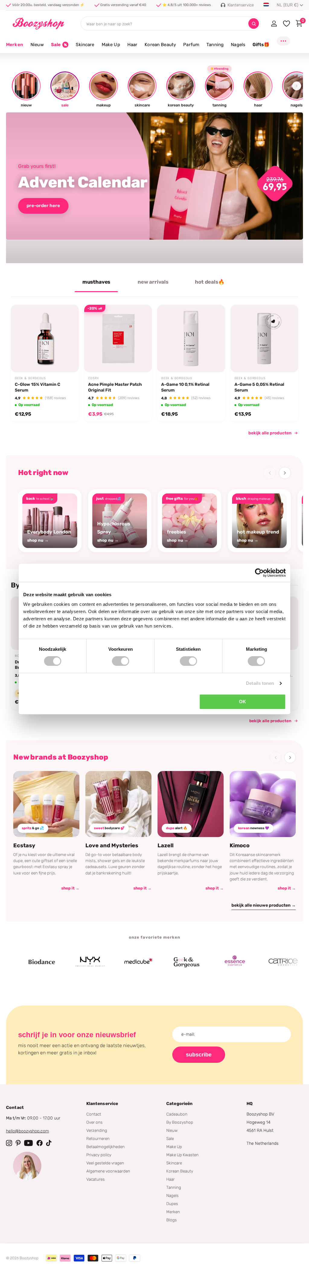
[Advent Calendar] (154, 187)
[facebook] (40, 1143)
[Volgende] (285, 473)
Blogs (171, 1219)
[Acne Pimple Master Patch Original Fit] (118, 339)
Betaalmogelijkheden (105, 1146)
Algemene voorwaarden (108, 1171)
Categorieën (179, 1103)
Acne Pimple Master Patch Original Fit (115, 387)
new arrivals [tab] (153, 282)
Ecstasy (24, 845)
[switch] (120, 661)
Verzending (96, 1130)
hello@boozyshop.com (27, 1131)
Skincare (174, 1162)
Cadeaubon (176, 1114)
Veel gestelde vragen (105, 1162)
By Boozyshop (179, 1122)
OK (242, 701)
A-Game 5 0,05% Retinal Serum (259, 387)
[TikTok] (49, 1143)
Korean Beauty (179, 1171)
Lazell (166, 845)
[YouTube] (28, 1143)
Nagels (172, 1195)
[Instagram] (9, 1143)
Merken (14, 44)
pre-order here (43, 205)
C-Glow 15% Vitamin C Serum (37, 387)
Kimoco (240, 845)
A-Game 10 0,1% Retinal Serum (185, 387)
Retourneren (98, 1138)
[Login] (274, 23)
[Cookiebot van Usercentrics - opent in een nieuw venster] (259, 572)
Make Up (174, 1146)
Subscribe (199, 1055)
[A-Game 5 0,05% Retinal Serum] (264, 339)
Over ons (94, 1122)
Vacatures (95, 1179)
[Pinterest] (18, 1143)
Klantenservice (102, 1103)
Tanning (173, 1187)
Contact (93, 1114)
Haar (170, 1179)
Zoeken (253, 23)
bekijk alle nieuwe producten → (263, 905)
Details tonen (260, 683)
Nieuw (172, 1130)
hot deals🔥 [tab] (209, 282)
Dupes (172, 1203)
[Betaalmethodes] (51, 1258)
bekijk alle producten (269, 433)
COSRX (93, 378)
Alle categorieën (37, 48)
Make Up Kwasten (182, 1154)
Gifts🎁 (261, 44)
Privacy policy (98, 1154)
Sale (170, 1138)
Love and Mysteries (111, 845)
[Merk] (22, 962)
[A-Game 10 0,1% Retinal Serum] (191, 339)
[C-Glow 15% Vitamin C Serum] (45, 339)
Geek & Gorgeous (30, 378)
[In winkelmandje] (66, 358)
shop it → (70, 888)
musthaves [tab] (96, 282)
